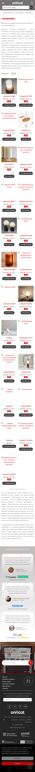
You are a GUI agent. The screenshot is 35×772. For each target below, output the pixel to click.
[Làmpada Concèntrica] (9, 396)
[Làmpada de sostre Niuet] (26, 328)
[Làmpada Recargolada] (9, 430)
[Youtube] (26, 707)
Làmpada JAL (26, 372)
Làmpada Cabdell (9, 304)
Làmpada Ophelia (26, 304)
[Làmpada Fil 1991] (26, 86)
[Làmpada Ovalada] (26, 154)
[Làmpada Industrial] (26, 191)
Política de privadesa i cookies (25, 768)
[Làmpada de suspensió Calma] (26, 120)
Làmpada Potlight (9, 96)
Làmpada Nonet (9, 372)
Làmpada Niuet (26, 406)
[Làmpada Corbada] (9, 464)
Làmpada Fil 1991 (26, 96)
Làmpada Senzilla (9, 269)
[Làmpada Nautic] (26, 260)
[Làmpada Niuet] (26, 396)
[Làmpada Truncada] (26, 430)
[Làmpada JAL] (26, 362)
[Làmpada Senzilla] (9, 260)
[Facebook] (15, 707)
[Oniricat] (17, 3)
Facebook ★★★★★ (18, 600)
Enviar (29, 699)
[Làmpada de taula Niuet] (26, 225)
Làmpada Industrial (26, 201)
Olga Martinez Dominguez (21, 598)
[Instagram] (9, 707)
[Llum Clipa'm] (9, 154)
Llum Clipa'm (9, 164)
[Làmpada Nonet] (9, 362)
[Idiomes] (32, 3)
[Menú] (3, 3)
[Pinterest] (20, 707)
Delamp (9, 338)
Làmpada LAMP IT (9, 201)
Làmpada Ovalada (26, 164)
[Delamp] (9, 328)
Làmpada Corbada (9, 474)
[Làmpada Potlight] (9, 86)
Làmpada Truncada (26, 440)
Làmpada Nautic (26, 269)
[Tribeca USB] (9, 225)
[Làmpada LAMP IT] (9, 191)
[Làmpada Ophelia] (26, 294)
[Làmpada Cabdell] (9, 294)
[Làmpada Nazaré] (9, 120)
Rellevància (5, 73)
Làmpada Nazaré (9, 130)
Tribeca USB (9, 235)
